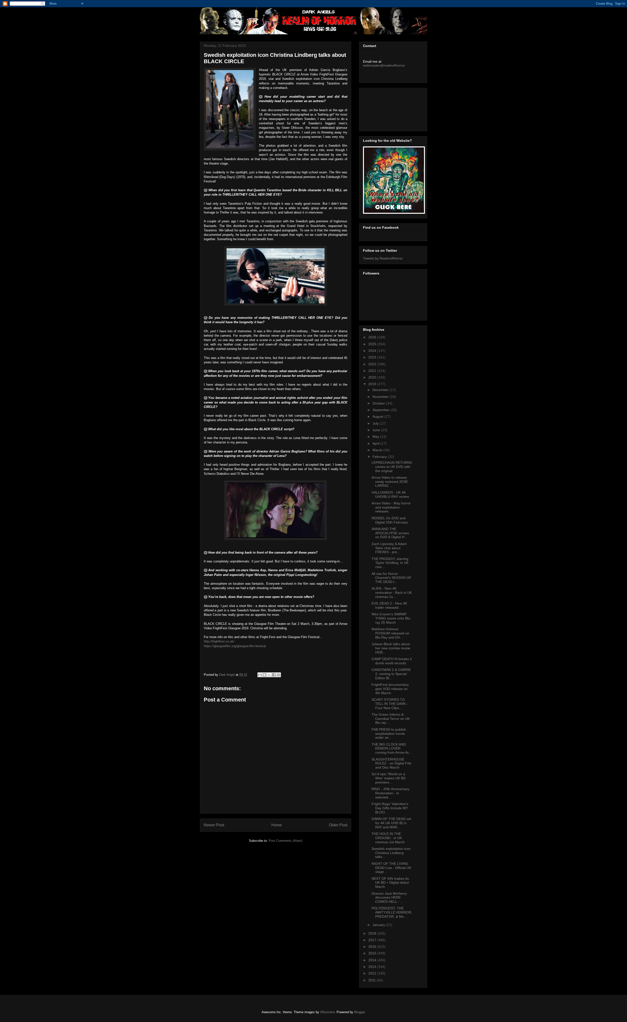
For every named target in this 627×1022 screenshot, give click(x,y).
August (378, 416)
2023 (372, 357)
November (381, 397)
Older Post (338, 825)
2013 (372, 967)
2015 (372, 953)
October (379, 403)
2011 (372, 980)
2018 (372, 933)
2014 (372, 960)
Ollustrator (327, 1012)
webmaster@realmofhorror (384, 65)
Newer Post (214, 825)
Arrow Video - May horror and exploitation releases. (391, 507)
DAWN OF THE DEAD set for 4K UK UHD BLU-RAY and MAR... (391, 823)
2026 (372, 337)
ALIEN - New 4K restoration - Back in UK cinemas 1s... (392, 592)
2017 (372, 940)
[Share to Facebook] (273, 674)
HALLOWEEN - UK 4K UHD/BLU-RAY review (390, 494)
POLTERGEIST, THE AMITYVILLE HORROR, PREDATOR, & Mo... (392, 912)
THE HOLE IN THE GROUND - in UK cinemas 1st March (388, 838)
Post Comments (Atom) (285, 841)
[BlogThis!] (264, 674)
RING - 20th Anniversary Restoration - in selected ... (390, 793)
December (381, 390)
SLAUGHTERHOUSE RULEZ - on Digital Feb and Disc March (391, 763)
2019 (372, 384)
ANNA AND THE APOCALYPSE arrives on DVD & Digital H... (390, 533)
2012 (372, 973)
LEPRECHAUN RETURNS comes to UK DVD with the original (392, 467)
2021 (372, 371)
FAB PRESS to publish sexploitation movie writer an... (389, 733)
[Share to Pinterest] (278, 674)
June (377, 430)
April (376, 443)
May (376, 437)
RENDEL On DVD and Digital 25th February (390, 520)
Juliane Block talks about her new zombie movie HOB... (391, 648)
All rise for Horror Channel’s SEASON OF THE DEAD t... (391, 578)
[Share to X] (269, 674)
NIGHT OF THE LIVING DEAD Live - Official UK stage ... (391, 868)
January (379, 925)
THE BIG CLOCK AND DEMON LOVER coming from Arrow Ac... (392, 748)
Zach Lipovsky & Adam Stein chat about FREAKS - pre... (389, 548)
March (378, 450)
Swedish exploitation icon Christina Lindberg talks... (391, 853)
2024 (372, 351)
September (382, 410)
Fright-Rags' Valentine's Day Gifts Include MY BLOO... (390, 808)
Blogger (359, 1012)
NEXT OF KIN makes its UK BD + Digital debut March (390, 883)
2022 (372, 364)
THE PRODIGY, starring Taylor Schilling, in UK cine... (390, 563)
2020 (372, 377)
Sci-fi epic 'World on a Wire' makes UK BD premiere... (389, 778)
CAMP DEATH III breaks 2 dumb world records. (392, 661)
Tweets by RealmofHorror (383, 258)
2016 (372, 947)
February (380, 457)
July (376, 423)
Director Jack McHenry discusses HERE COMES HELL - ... (389, 897)
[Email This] (259, 674)
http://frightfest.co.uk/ (219, 641)
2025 (372, 344)
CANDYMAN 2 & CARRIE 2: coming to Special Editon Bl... (391, 674)
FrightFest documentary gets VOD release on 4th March (390, 689)
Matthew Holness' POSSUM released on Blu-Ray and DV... (390, 633)
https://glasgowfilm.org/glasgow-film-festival (235, 646)
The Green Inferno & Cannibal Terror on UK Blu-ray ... (391, 719)
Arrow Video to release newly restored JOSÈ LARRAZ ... (390, 481)
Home (276, 825)
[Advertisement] (385, 108)
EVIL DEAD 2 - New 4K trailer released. (389, 605)
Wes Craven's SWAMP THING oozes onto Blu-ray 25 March (391, 618)
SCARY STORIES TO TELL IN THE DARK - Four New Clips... (390, 704)
